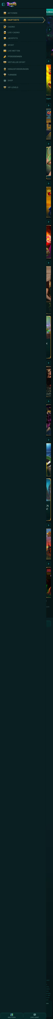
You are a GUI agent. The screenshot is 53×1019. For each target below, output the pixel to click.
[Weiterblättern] (49, 29)
